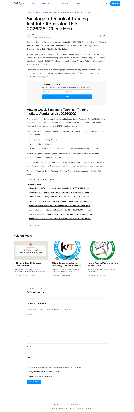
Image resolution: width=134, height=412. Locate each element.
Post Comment (34, 382)
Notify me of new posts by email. (41, 376)
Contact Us (65, 404)
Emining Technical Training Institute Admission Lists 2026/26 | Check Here (60, 210)
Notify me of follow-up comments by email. (44, 372)
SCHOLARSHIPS (44, 3)
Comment (30, 314)
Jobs (78, 3)
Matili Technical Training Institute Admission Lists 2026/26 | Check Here (59, 192)
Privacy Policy (75, 404)
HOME (33, 3)
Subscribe (115, 3)
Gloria (34, 35)
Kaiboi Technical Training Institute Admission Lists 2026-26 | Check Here (59, 205)
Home (29, 12)
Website (29, 357)
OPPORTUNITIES (64, 3)
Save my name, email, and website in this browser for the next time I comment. (55, 367)
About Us (57, 404)
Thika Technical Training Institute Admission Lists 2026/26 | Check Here (59, 197)
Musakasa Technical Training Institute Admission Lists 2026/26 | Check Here (61, 214)
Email (29, 347)
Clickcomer (87, 408)
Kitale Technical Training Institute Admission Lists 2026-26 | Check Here (59, 201)
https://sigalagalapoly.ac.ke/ (46, 140)
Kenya (36, 12)
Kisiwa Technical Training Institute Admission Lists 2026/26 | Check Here (59, 188)
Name (29, 337)
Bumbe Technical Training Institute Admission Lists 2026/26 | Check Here (60, 218)
